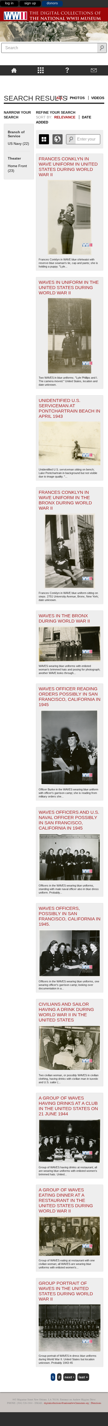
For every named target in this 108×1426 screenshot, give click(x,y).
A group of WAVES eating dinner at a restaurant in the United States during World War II (66, 1200)
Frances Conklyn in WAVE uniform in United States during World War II (68, 166)
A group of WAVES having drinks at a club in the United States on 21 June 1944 (68, 1106)
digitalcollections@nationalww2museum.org (66, 1403)
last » (83, 1377)
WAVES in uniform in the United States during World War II (69, 287)
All (59, 98)
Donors (52, 3)
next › (69, 1377)
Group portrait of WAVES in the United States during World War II (66, 1291)
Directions (96, 1403)
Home (14, 70)
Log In (9, 3)
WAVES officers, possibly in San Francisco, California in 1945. (69, 916)
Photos (77, 98)
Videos (97, 98)
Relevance (64, 117)
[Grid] (44, 139)
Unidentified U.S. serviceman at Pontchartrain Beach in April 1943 (69, 408)
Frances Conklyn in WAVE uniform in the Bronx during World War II (65, 500)
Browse (40, 70)
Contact (94, 70)
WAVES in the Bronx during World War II (64, 618)
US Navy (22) (18, 144)
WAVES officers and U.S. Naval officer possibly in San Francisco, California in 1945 (69, 820)
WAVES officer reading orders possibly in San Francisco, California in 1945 (69, 696)
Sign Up (30, 3)
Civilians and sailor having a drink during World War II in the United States (66, 1012)
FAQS (67, 70)
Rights (14, 79)
